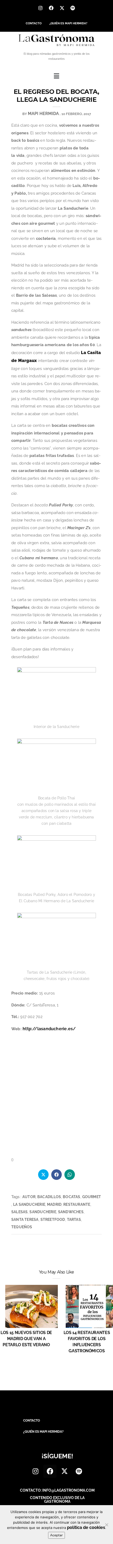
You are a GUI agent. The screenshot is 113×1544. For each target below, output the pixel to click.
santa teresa (25, 1219)
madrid (54, 1204)
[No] (106, 1524)
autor (28, 1197)
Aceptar (56, 1535)
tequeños (21, 1227)
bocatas (71, 1197)
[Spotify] (73, 8)
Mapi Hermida (43, 113)
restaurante (76, 1204)
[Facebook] (51, 8)
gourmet (91, 1197)
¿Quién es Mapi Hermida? (68, 23)
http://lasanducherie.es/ (49, 1028)
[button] (56, 76)
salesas (19, 1212)
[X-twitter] (62, 8)
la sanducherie (29, 1204)
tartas (74, 1219)
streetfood (52, 1219)
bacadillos (49, 1197)
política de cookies (86, 1527)
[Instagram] (40, 8)
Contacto (34, 23)
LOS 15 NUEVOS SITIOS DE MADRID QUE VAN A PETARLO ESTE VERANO (26, 1338)
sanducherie (42, 1212)
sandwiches (71, 1212)
